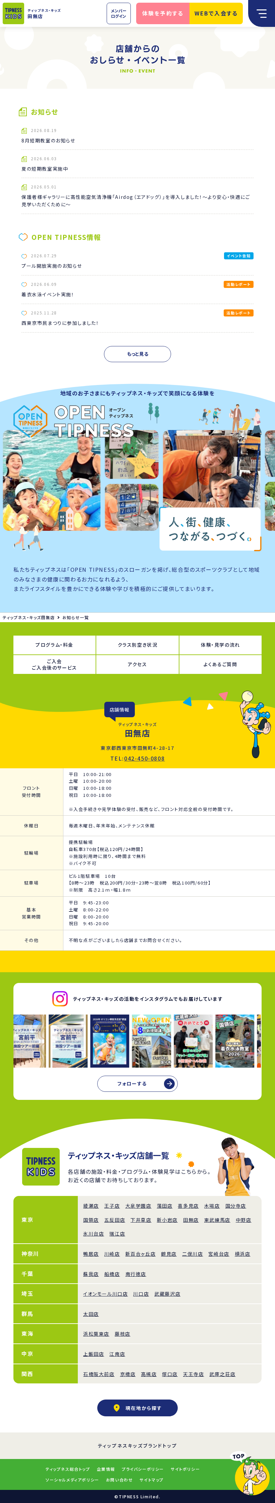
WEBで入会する (216, 13)
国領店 (91, 1219)
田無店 (191, 1219)
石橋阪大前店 (99, 1374)
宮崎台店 (218, 1253)
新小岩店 (167, 1219)
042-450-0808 (144, 758)
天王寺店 (193, 1374)
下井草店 (140, 1219)
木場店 (212, 1205)
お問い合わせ (119, 1480)
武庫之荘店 (222, 1374)
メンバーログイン (118, 13)
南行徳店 (135, 1274)
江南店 (117, 1353)
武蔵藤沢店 (167, 1293)
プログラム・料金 (54, 644)
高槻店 (149, 1374)
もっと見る (137, 353)
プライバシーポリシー (143, 1469)
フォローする (132, 1083)
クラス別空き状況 (138, 644)
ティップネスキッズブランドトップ (137, 1445)
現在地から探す (143, 1408)
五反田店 (114, 1219)
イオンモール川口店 (105, 1293)
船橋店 (112, 1274)
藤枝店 (122, 1333)
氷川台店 (93, 1233)
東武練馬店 (217, 1219)
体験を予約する (163, 13)
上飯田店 (93, 1353)
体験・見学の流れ (220, 644)
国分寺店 (235, 1205)
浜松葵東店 (96, 1333)
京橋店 (128, 1374)
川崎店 (112, 1253)
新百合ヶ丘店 (140, 1253)
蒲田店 (165, 1205)
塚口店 (170, 1374)
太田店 (91, 1314)
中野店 (244, 1219)
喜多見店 (188, 1205)
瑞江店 (117, 1233)
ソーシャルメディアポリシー (72, 1480)
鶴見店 (169, 1253)
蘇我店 (91, 1274)
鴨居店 (91, 1253)
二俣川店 (192, 1253)
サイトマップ (152, 1480)
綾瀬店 (91, 1205)
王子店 (112, 1205)
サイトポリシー (185, 1469)
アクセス (137, 664)
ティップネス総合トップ (68, 1469)
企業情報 (106, 1469)
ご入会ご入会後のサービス (54, 664)
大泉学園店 (138, 1205)
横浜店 (243, 1253)
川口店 (141, 1293)
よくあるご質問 (220, 664)
